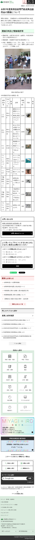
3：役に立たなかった (10, 254)
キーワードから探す (8, 475)
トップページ (4, 487)
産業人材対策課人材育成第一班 (11, 223)
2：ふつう (18, 252)
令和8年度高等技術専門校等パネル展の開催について (17, 328)
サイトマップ (5, 515)
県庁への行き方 (6, 531)
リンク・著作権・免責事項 (8, 499)
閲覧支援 (29, 2)
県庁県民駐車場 (23, 531)
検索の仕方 (31, 482)
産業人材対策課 (8, 316)
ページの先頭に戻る (17, 493)
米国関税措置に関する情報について (15, 294)
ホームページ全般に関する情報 (9, 510)
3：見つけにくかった (10, 262)
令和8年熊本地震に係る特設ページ (14, 286)
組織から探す (11, 487)
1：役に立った (8, 252)
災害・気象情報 (24, 2)
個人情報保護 (5, 502)
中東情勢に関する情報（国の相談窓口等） (17, 290)
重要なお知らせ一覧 (17, 304)
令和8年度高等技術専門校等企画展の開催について (16, 320)
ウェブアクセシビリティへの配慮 (9, 504)
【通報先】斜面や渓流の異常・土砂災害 (16, 299)
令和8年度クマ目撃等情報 (12, 282)
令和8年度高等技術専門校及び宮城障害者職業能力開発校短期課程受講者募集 (17, 337)
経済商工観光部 (18, 487)
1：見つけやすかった (10, 260)
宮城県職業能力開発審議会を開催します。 (14, 324)
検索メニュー (33, 2)
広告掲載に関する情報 (7, 507)
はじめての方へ (5, 512)
